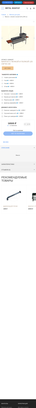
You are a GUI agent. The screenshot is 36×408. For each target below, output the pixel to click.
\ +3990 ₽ (14, 113)
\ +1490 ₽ (13, 97)
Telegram (18, 2)
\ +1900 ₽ (13, 94)
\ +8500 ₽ (9, 86)
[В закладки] (34, 22)
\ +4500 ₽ (9, 80)
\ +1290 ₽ (14, 110)
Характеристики (7, 164)
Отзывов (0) (5, 170)
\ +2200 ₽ (13, 116)
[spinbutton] (27, 124)
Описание (5, 148)
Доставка (8, 68)
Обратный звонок (28, 2)
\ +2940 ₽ (13, 103)
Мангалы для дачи (6, 407)
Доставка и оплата (23, 407)
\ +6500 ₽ (9, 83)
